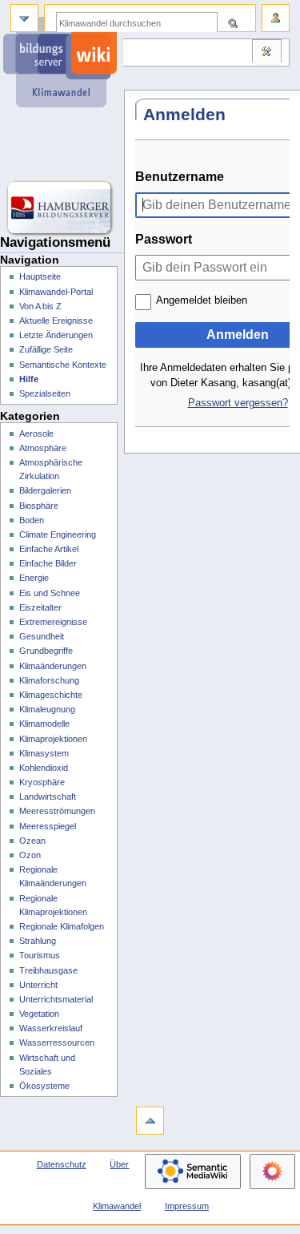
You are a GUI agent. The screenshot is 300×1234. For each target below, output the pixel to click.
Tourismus (39, 955)
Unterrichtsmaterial (56, 999)
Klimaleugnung (47, 709)
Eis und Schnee (49, 593)
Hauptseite (40, 276)
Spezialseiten (44, 393)
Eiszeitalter (40, 607)
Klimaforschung (49, 680)
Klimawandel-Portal (56, 291)
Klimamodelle (44, 723)
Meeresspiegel (47, 826)
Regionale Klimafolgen (61, 926)
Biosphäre (38, 505)
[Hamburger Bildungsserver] (62, 208)
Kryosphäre (42, 782)
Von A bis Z (40, 306)
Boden (31, 520)
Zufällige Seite (46, 349)
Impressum (187, 1206)
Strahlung (37, 941)
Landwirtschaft (47, 796)
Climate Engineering (57, 534)
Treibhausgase (48, 970)
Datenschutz (61, 1164)
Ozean (32, 840)
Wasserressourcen (56, 1042)
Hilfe (28, 379)
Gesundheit (41, 636)
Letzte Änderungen (56, 335)
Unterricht (38, 985)
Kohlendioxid (43, 767)
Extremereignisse (53, 622)
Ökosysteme (44, 1086)
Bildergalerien (45, 490)
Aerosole (36, 433)
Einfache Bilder (48, 563)
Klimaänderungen (52, 666)
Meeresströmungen (57, 811)
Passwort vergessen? (238, 403)
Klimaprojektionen (53, 739)
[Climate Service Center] (62, 144)
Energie (34, 578)
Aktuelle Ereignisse (56, 320)
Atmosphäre (42, 448)
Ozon (30, 855)
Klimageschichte (50, 695)
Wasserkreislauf (50, 1028)
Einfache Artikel (48, 549)
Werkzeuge (266, 53)
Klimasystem (44, 753)
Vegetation (39, 1013)
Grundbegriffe (46, 650)
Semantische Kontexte (62, 364)
